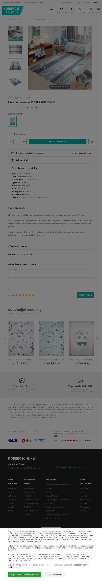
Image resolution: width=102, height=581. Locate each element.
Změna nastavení (55, 575)
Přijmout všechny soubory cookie (24, 575)
